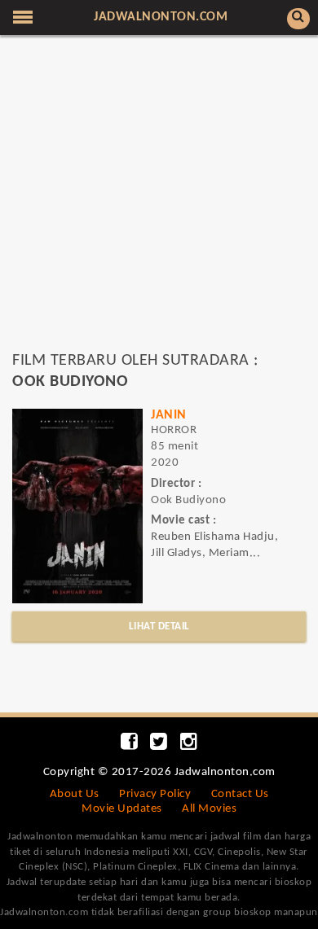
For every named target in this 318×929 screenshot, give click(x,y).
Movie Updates (122, 809)
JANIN (169, 415)
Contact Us (240, 794)
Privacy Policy (155, 794)
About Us (74, 794)
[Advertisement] (159, 201)
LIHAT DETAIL (159, 626)
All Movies (209, 809)
